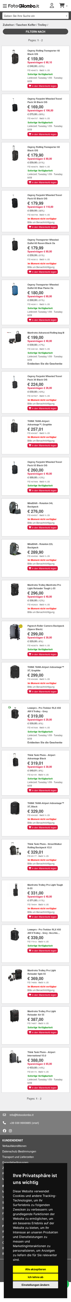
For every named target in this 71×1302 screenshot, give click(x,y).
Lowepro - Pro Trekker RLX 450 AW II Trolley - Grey (44, 709)
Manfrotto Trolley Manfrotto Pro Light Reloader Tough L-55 (44, 586)
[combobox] (35, 15)
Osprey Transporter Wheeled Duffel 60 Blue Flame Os (43, 286)
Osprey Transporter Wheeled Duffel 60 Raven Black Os (43, 241)
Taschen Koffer (26, 25)
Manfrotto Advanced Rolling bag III (45, 332)
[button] (54, 5)
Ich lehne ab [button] (35, 1277)
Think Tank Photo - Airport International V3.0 (41, 1053)
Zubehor (8, 25)
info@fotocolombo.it (22, 1115)
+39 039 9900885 (20, 1123)
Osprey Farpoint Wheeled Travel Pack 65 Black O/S (44, 196)
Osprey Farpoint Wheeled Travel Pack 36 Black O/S (44, 100)
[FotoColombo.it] (23, 6)
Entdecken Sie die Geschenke (44, 363)
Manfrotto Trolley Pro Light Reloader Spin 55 (41, 972)
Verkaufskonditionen (14, 1146)
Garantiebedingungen (15, 1162)
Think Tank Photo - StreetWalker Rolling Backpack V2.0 (44, 845)
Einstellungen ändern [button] (35, 1284)
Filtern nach (35, 31)
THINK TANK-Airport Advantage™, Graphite (39, 422)
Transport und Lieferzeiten (18, 1157)
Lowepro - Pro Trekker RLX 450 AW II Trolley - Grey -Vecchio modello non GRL (44, 933)
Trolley (42, 25)
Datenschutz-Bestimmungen (19, 1151)
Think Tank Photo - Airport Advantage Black (41, 756)
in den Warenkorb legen (44, 85)
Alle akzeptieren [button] (35, 1269)
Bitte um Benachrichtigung (41, 222)
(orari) (35, 1123)
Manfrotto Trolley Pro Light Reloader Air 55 (41, 1012)
